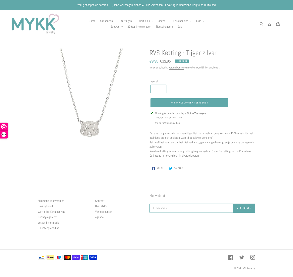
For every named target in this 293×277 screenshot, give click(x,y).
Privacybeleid (45, 206)
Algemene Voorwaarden (51, 201)
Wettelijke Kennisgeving (51, 212)
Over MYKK (101, 206)
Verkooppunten (103, 212)
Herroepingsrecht (47, 217)
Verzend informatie (48, 222)
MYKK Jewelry (249, 268)
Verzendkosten (176, 67)
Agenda (99, 217)
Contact (99, 201)
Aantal (154, 81)
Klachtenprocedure (48, 228)
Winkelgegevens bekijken (167, 123)
